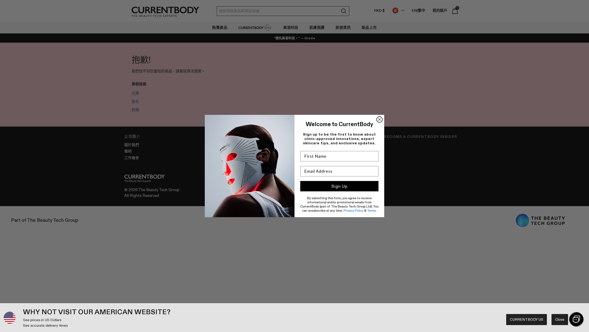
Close (559, 319)
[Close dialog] (379, 119)
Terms (371, 210)
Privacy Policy (354, 210)
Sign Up (339, 186)
